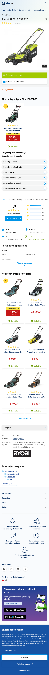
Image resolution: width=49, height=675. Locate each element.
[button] (24, 493)
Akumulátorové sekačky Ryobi (15, 188)
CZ (6, 580)
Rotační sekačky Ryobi (12, 178)
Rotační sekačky (9, 172)
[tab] (4, 199)
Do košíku (14, 146)
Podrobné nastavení (24, 664)
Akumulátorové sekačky (12, 183)
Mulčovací (11, 477)
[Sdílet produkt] (45, 18)
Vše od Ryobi (6, 15)
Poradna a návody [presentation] (15, 199)
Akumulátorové (40, 10)
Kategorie (7, 428)
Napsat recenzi (15, 218)
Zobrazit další (23, 418)
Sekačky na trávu (25, 10)
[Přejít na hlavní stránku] (7, 3)
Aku (11, 479)
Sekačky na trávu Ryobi (12, 167)
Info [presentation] (4, 199)
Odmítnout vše (24, 670)
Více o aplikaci (11, 603)
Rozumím (24, 658)
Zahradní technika (9, 10)
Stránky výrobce (18, 439)
